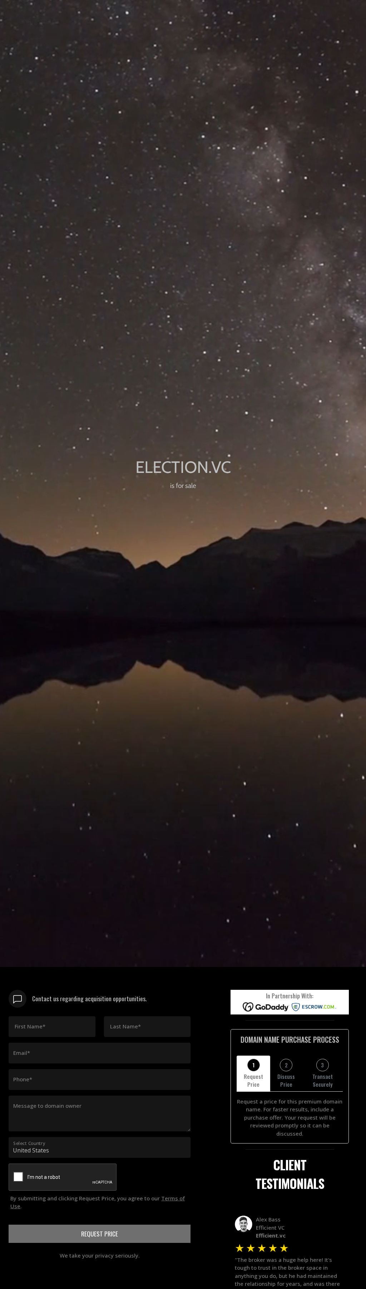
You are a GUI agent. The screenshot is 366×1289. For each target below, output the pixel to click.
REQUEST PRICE (99, 1233)
